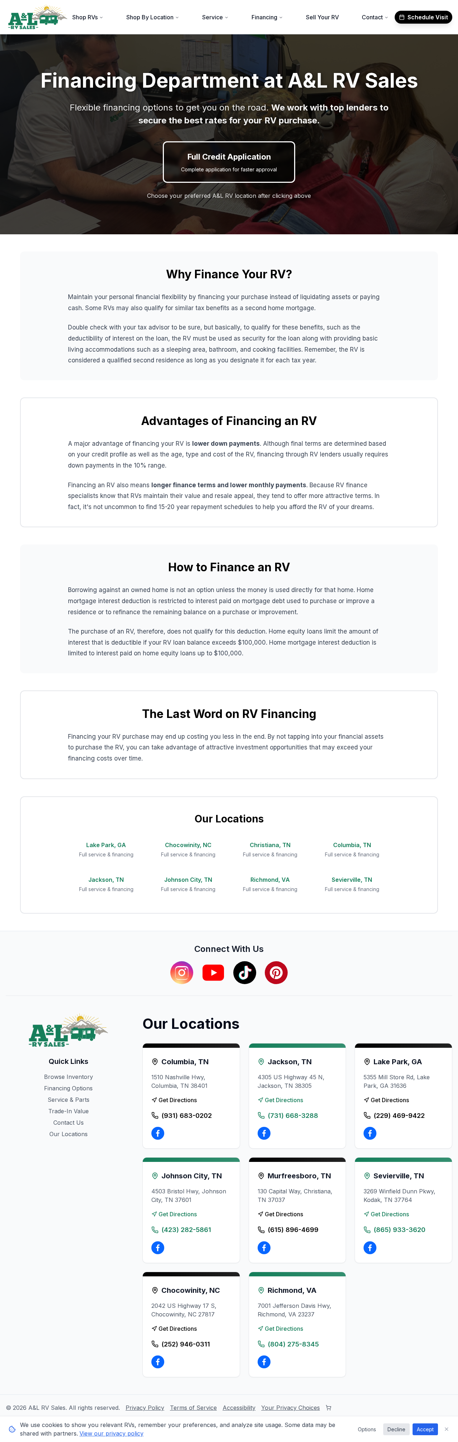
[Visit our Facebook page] (157, 1133)
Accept (425, 1429)
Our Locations (68, 1134)
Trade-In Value (68, 1111)
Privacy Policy (145, 1407)
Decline (396, 1429)
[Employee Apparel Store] (328, 1408)
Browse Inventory (68, 1076)
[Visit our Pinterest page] (276, 972)
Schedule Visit (428, 17)
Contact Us (68, 1122)
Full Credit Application (229, 162)
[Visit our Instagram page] (181, 972)
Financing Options (68, 1088)
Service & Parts (68, 1099)
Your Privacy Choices (290, 1407)
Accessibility (239, 1407)
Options (367, 1429)
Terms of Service (193, 1407)
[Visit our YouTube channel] (213, 972)
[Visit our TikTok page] (244, 972)
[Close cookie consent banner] (446, 1429)
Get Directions (178, 1100)
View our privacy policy (111, 1433)
